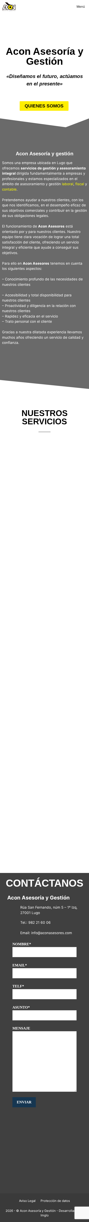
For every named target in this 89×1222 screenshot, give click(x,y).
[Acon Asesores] (9, 6)
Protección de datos (55, 1201)
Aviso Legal (27, 1201)
